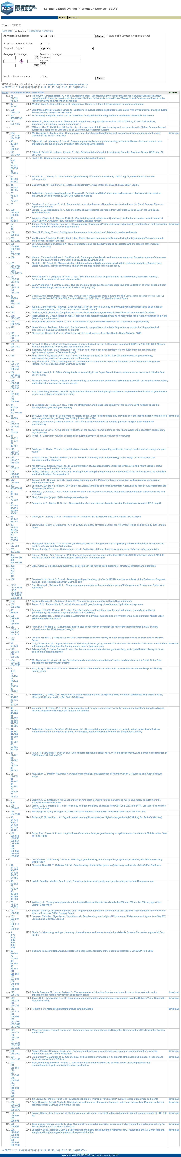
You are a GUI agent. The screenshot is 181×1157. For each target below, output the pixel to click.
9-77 (13, 935)
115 (12, 355)
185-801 (15, 1121)
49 (12, 443)
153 (12, 421)
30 (12, 141)
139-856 (15, 838)
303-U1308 (16, 412)
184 (12, 133)
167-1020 (15, 1027)
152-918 (15, 634)
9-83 (13, 947)
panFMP (115, 1155)
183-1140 (15, 1048)
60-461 (14, 513)
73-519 (14, 500)
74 (12, 430)
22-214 (14, 527)
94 (12, 405)
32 (12, 229)
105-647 (15, 808)
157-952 (15, 282)
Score (5, 92)
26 (12, 535)
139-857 (15, 841)
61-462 (14, 760)
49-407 (14, 446)
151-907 (15, 919)
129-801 (15, 1115)
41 (12, 729)
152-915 (15, 629)
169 (12, 263)
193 (12, 312)
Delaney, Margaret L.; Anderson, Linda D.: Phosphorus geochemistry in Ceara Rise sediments (82, 601)
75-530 (14, 791)
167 (12, 1019)
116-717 (15, 452)
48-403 (14, 710)
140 (12, 981)
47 (12, 104)
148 (12, 986)
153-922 (15, 424)
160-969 (15, 388)
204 (12, 568)
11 (45, 87)
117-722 (15, 546)
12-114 (14, 676)
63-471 (14, 700)
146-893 (15, 1016)
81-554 (14, 723)
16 (66, 87)
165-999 (15, 246)
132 (12, 396)
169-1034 (15, 268)
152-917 (15, 632)
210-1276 (15, 303)
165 (12, 244)
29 (12, 204)
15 (61, 87)
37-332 (14, 438)
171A (13, 585)
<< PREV (6, 87)
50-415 (14, 747)
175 (12, 316)
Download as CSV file (56, 84)
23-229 (14, 173)
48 (12, 708)
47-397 (14, 106)
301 (12, 573)
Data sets (7, 31)
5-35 (13, 802)
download (174, 133)
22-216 (14, 532)
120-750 (15, 369)
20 (12, 226)
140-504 (15, 984)
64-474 (14, 820)
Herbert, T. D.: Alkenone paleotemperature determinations (62, 1009)
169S (13, 271)
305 (12, 560)
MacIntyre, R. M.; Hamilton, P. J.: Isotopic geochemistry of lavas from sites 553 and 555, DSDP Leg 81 (85, 185)
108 (12, 232)
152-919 (15, 924)
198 (12, 110)
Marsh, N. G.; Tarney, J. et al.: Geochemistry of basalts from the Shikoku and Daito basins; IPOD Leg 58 (86, 516)
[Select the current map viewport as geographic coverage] (37, 57)
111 (12, 971)
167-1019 (15, 1024)
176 (12, 290)
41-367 (14, 731)
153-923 (15, 427)
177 (12, 152)
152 (12, 627)
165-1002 (15, 1053)
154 (12, 601)
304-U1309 (16, 557)
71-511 (14, 98)
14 (57, 87)
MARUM (84, 1155)
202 (12, 251)
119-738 (15, 1032)
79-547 (14, 201)
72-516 (14, 765)
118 (12, 285)
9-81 (13, 942)
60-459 (14, 508)
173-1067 (15, 124)
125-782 (15, 995)
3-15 (13, 671)
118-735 (15, 287)
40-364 (14, 494)
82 (12, 176)
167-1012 (15, 1021)
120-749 (15, 366)
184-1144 (15, 135)
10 (40, 87)
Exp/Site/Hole (18, 92)
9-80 (13, 940)
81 (12, 185)
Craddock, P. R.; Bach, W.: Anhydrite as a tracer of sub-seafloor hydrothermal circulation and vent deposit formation (93, 312)
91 (12, 416)
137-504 (15, 979)
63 (12, 694)
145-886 (15, 477)
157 (12, 276)
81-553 (14, 187)
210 (12, 301)
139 (12, 616)
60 (12, 503)
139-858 (15, 618)
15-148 (14, 681)
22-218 (14, 168)
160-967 (15, 386)
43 (12, 296)
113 (12, 480)
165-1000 (15, 249)
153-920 (15, 468)
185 (12, 1096)
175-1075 (15, 318)
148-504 (15, 989)
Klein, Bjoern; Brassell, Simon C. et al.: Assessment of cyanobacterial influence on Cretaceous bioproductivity (90, 321)
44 (12, 784)
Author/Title (38, 92)
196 (12, 399)
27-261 (14, 755)
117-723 (15, 1011)
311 (12, 327)
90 (12, 218)
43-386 (14, 298)
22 (12, 163)
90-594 (14, 221)
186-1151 (15, 377)
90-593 (14, 899)
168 (12, 257)
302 (12, 486)
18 (74, 87)
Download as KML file (78, 84)
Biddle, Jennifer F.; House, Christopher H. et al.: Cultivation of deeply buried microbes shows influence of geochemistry (95, 549)
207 (12, 238)
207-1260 (15, 241)
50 (12, 744)
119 (12, 1030)
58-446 (14, 646)
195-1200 (15, 346)
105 (12, 806)
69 (12, 951)
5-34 (13, 160)
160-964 (15, 383)
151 (12, 916)
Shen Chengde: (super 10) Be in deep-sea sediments (60, 497)
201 (12, 549)
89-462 (14, 770)
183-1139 (15, 1045)
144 (12, 1083)
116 (12, 449)
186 (12, 372)
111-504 (15, 974)
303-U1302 (16, 118)
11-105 (14, 776)
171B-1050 (16, 593)
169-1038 (15, 607)
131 (12, 391)
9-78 (13, 937)
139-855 (15, 836)
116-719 (15, 454)
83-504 (14, 963)
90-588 (14, 894)
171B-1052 (16, 598)
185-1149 (15, 1145)
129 (12, 1070)
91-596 (14, 418)
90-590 (14, 896)
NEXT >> (82, 87)
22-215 (14, 530)
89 (12, 768)
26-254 (14, 540)
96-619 (14, 612)
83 (12, 961)
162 (12, 910)
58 (12, 516)
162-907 (15, 929)
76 (12, 193)
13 (53, 87)
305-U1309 (16, 562)
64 (12, 702)
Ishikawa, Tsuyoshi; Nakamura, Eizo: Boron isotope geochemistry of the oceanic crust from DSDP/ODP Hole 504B (92, 951)
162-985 (15, 913)
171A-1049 (16, 587)
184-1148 (15, 138)
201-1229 (15, 552)
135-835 (15, 215)
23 (12, 171)
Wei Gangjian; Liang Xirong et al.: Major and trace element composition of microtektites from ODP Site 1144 (89, 811)
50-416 (14, 749)
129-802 (15, 1137)
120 (12, 361)
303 (12, 115)
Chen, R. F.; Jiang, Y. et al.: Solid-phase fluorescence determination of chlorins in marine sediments (84, 232)
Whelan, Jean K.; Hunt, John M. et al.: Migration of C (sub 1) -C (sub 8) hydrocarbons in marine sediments (88, 104)
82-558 (14, 179)
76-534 (14, 196)
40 (12, 491)
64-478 (14, 825)
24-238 (14, 686)
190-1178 (15, 1110)
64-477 (14, 822)
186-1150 (15, 375)
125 (12, 992)
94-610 (14, 407)
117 (12, 543)
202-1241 (15, 254)
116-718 (15, 462)
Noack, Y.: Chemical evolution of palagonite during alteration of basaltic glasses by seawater (81, 436)
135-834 (15, 212)
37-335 (14, 441)
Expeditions (35, 31)
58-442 (14, 519)
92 (12, 966)
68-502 (14, 884)
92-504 (14, 968)
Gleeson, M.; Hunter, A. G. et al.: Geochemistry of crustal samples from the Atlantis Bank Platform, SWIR (87, 333)
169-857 (15, 853)
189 (12, 640)
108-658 (15, 235)
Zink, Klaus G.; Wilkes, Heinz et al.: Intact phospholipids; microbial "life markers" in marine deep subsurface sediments (95, 1099)
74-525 (14, 432)
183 (12, 1040)
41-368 (14, 734)
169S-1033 (16, 273)
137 (12, 976)
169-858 (15, 623)
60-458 (14, 506)
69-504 (14, 953)
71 (12, 96)
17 (70, 87)
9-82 (13, 945)
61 (12, 758)
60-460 (14, 511)
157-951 (15, 279)
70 (12, 956)
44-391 (14, 786)
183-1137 (15, 1043)
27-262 (14, 691)
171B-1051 (16, 595)
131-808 (15, 394)
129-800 (15, 1132)
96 (12, 610)
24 (12, 684)
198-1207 (15, 112)
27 (12, 689)
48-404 (14, 713)
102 (12, 1062)
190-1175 (15, 1105)
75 (12, 789)
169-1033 (15, 266)
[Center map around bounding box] (21, 61)
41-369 (14, 737)
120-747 (15, 364)
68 (12, 881)
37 (12, 436)
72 (12, 763)
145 (12, 471)
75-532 (14, 907)
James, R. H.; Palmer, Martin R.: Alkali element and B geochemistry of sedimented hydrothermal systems (87, 604)
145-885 (15, 474)
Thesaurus (47, 31)
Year (28, 92)
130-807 (15, 149)
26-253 (14, 537)
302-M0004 (16, 488)
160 (12, 380)
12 (49, 87)
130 (12, 146)
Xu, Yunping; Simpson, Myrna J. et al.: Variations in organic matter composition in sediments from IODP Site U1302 (93, 115)
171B (13, 590)
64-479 (14, 705)
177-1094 (15, 155)
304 (12, 555)
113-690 (15, 482)
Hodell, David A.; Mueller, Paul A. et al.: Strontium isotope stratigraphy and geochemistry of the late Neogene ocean (93, 881)
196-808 (15, 402)
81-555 (14, 190)
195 (12, 344)
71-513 (14, 101)
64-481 (14, 830)
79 (12, 198)
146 (12, 846)
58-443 (14, 521)
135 (12, 210)
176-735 (15, 292)
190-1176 (15, 1107)
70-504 (14, 958)
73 (12, 497)
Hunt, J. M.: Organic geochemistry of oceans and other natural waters (68, 158)
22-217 (14, 165)
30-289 (14, 144)
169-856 (15, 851)
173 (12, 121)
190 (12, 1099)
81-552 (14, 718)
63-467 (14, 697)
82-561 (14, 181)
